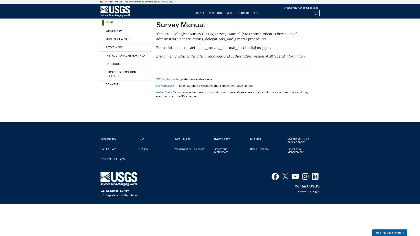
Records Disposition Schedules (121, 74)
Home (110, 22)
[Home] (115, 15)
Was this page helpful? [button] (390, 232)
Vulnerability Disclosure (189, 149)
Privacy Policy (221, 139)
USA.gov (143, 149)
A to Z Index (114, 47)
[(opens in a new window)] (275, 176)
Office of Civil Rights (113, 159)
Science (200, 13)
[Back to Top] (408, 224)
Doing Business (259, 149)
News (229, 13)
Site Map (255, 139)
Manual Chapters (118, 39)
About (258, 13)
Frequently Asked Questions (301, 7)
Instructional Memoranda (125, 55)
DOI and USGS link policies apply (298, 141)
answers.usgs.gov (309, 191)
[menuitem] (199, 11)
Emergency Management (295, 151)
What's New (114, 30)
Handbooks (114, 64)
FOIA (141, 139)
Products (215, 13)
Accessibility (108, 139)
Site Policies (182, 139)
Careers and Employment (220, 151)
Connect (243, 13)
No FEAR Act (108, 149)
